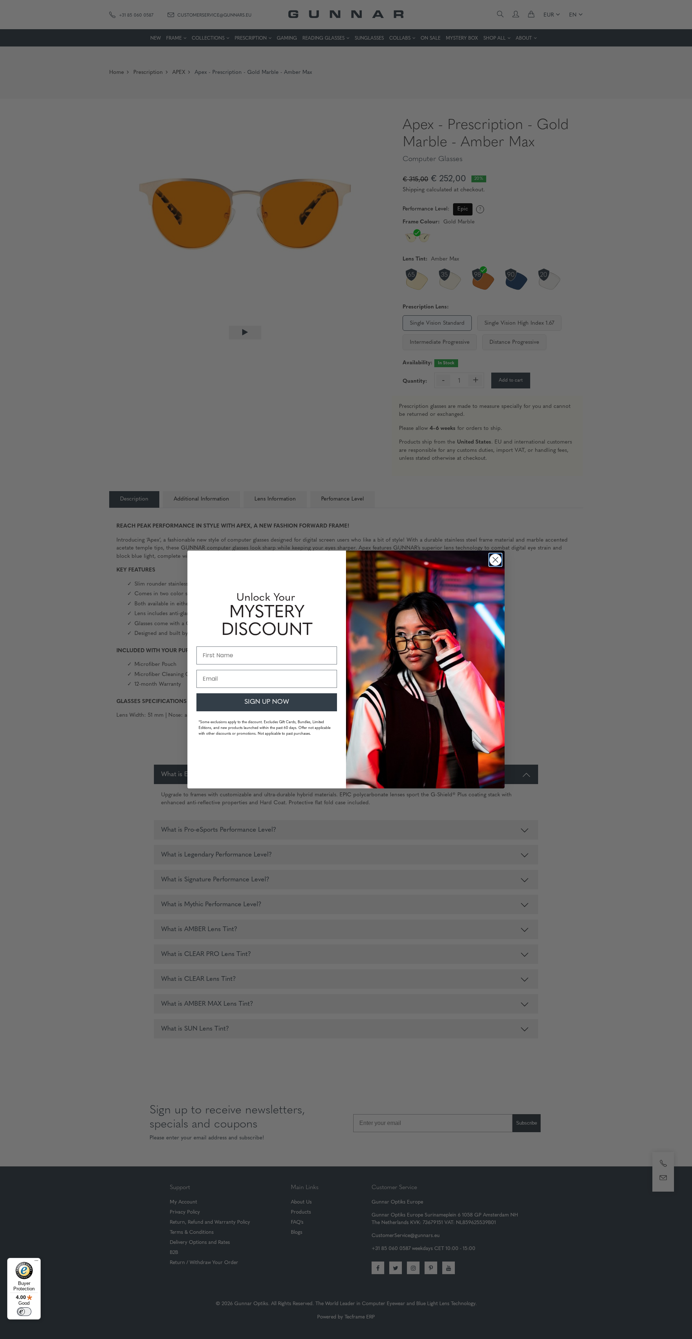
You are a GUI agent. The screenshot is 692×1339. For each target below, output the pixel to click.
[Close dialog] (495, 559)
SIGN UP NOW (266, 702)
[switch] (24, 1311)
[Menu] (36, 1262)
